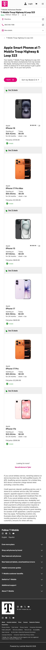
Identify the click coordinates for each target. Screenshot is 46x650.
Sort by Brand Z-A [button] (31, 79)
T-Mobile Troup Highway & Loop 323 (19, 38)
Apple (8, 80)
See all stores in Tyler (23, 467)
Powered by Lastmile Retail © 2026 (23, 646)
